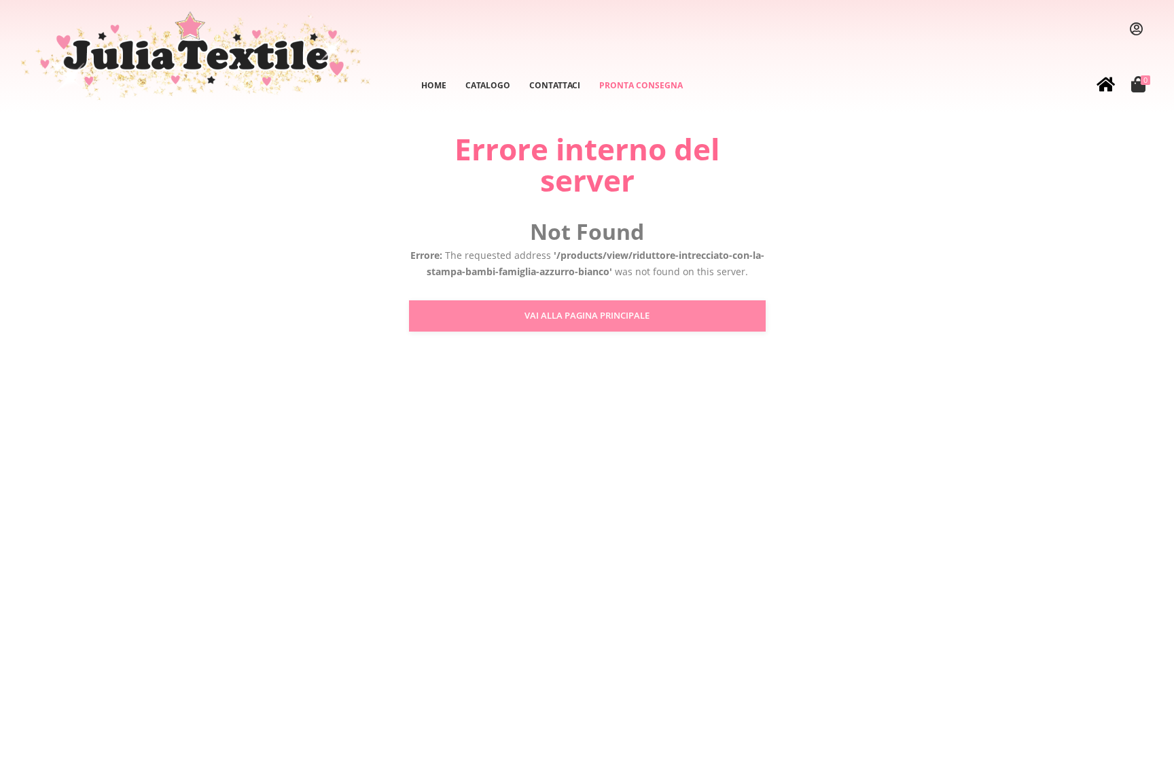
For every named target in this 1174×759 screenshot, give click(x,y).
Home (433, 85)
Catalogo (487, 85)
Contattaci (554, 85)
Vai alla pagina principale (587, 315)
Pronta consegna (641, 85)
